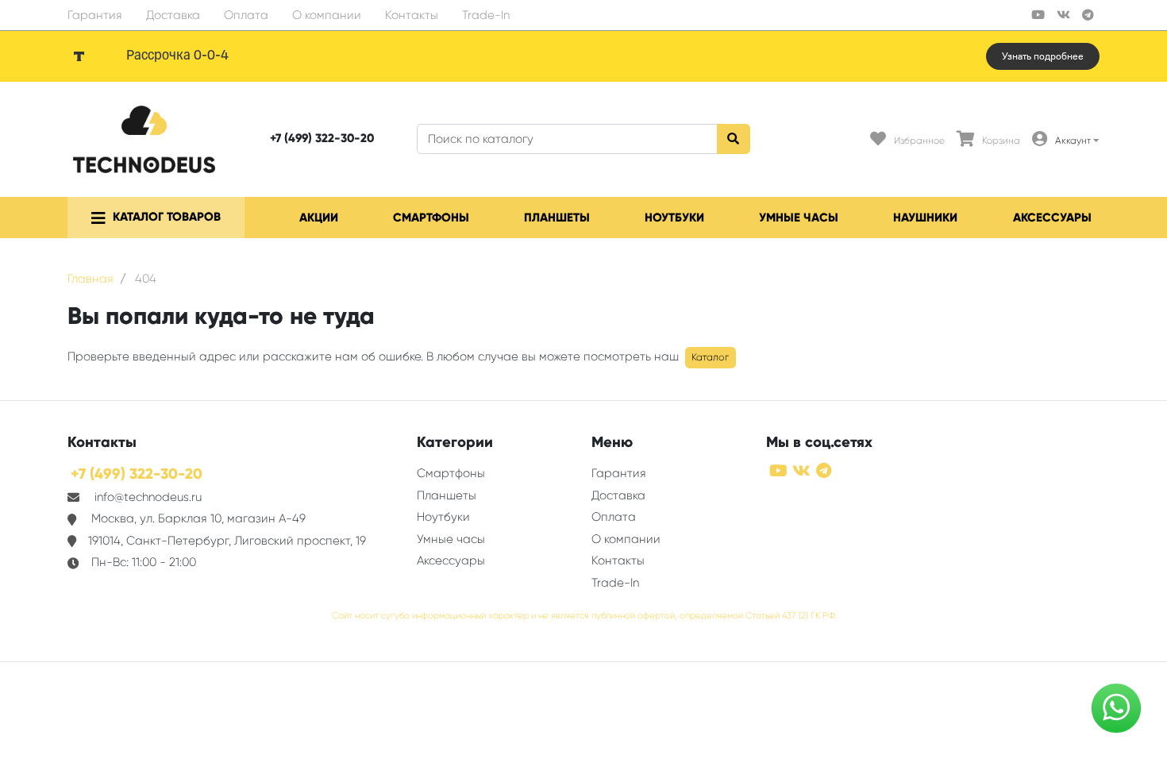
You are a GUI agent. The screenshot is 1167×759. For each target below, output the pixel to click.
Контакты (411, 15)
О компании (326, 15)
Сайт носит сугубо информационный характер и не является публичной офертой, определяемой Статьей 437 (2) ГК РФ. (584, 616)
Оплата (246, 15)
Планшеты (557, 217)
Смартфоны (431, 217)
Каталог (710, 357)
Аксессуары (1052, 217)
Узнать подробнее (1043, 56)
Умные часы (798, 217)
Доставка (173, 15)
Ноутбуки (674, 217)
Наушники (925, 217)
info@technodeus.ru (148, 497)
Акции (318, 217)
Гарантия (94, 15)
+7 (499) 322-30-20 (322, 138)
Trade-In (486, 15)
